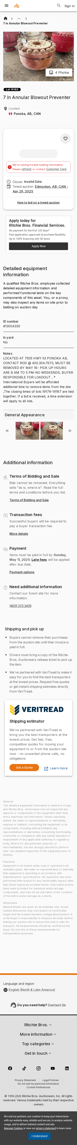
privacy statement (46, 1128)
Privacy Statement (25, 1080)
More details (18, 534)
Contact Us (57, 1005)
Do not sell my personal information (38, 1084)
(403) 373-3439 (20, 606)
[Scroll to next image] (70, 431)
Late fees (39, 560)
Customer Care (56, 169)
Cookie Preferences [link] (38, 1087)
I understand (39, 1136)
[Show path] (19, 18)
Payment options (21, 572)
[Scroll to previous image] (7, 431)
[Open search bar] (58, 5)
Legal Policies (50, 1080)
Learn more (59, 768)
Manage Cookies (13, 1128)
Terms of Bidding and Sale (29, 500)
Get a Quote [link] (24, 767)
